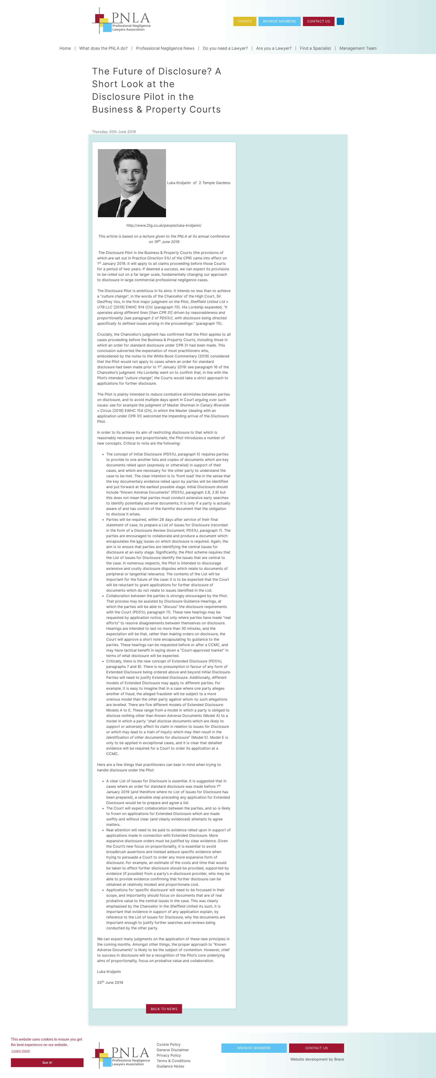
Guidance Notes (170, 1066)
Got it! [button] (47, 1062)
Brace (339, 1059)
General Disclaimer (173, 1050)
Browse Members (279, 21)
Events (245, 21)
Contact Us (318, 21)
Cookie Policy (169, 1044)
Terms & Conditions (173, 1060)
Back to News (164, 1009)
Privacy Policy (169, 1055)
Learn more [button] (21, 1051)
